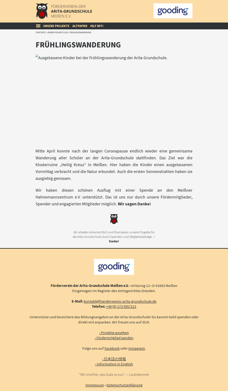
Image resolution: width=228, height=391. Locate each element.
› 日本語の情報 (114, 358)
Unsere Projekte (56, 26)
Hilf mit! (96, 26)
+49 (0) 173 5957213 (121, 306)
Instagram (136, 348)
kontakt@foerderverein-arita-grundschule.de (120, 301)
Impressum (94, 385)
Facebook (112, 348)
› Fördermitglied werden (114, 337)
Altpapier (79, 26)
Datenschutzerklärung (124, 385)
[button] (38, 26)
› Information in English (114, 364)
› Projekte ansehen (114, 332)
